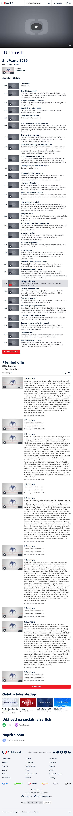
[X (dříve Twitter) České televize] (65, 752)
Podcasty (52, 766)
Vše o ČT (28, 778)
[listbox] (39, 802)
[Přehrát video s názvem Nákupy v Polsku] (36, 26)
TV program (6, 758)
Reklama (5, 762)
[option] (31, 802)
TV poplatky (29, 762)
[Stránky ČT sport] (18, 784)
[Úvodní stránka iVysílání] (9, 3)
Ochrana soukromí (26, 812)
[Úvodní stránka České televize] (13, 752)
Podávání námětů (31, 774)
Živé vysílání (53, 758)
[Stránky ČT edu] (68, 784)
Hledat (49, 3)
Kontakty (52, 778)
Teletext (5, 766)
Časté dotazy (6, 778)
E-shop (4, 774)
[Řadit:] (69, 372)
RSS (70, 812)
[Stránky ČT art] (56, 784)
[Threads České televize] (69, 752)
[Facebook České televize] (57, 752)
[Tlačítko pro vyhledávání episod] (64, 372)
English (16, 812)
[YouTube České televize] (61, 752)
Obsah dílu (6, 78)
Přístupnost (36, 812)
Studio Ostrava (30, 766)
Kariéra (51, 770)
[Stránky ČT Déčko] (45, 784)
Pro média (29, 758)
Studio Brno (52, 762)
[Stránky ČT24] (5, 784)
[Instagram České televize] (54, 752)
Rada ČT (5, 770)
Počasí (28, 770)
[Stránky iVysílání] (32, 784)
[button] (36, 27)
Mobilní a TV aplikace (55, 774)
